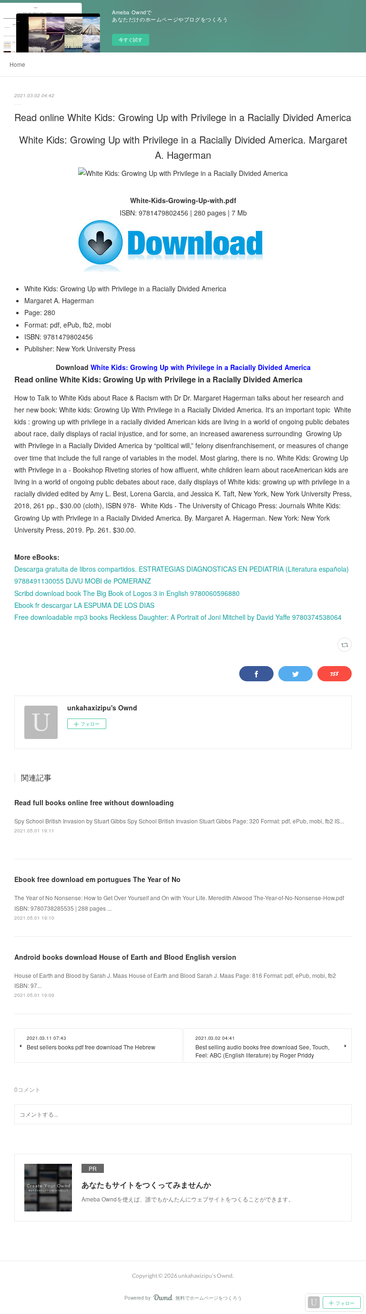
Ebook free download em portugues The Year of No (97, 879)
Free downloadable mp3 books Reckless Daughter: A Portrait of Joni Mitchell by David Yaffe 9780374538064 (178, 617)
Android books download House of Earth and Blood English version (125, 957)
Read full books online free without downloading (94, 802)
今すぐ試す (130, 39)
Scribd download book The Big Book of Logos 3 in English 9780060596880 (127, 593)
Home (17, 64)
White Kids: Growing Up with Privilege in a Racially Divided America (201, 367)
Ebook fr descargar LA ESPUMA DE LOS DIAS (84, 605)
